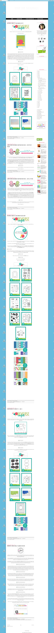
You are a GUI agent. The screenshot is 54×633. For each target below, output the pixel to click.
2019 (38, 74)
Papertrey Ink (38, 117)
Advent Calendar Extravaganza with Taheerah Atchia (41, 88)
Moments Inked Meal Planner (20, 556)
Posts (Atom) (11, 626)
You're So (24, 56)
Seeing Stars (19, 251)
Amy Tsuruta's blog (16, 243)
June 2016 (39, 95)
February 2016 (39, 99)
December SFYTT (29, 31)
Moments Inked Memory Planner (40, 115)
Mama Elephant (38, 114)
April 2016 (39, 97)
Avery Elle (38, 110)
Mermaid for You (23, 161)
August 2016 (39, 93)
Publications (40, 18)
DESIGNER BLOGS (29, 632)
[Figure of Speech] (20, 440)
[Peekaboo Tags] (21, 257)
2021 (38, 72)
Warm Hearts (16, 443)
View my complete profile (41, 35)
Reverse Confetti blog (22, 244)
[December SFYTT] (20, 61)
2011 (38, 105)
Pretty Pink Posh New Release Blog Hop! (43, 165)
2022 (38, 71)
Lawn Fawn (10, 172)
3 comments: (22, 208)
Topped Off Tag (9, 56)
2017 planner (21, 555)
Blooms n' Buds (26, 252)
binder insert (22, 561)
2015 (38, 101)
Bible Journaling (39, 111)
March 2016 (39, 98)
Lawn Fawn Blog (20, 167)
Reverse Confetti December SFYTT (15, 23)
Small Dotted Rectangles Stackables (13, 194)
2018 (38, 75)
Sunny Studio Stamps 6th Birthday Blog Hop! (43, 175)
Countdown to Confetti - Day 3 (14, 409)
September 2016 (39, 92)
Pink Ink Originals (27, 8)
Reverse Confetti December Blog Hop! (16, 215)
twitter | (13, 170)
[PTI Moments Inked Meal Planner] (20, 564)
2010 (38, 106)
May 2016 (39, 96)
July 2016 (39, 94)
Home (12, 18)
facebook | (10, 170)
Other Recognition (30, 18)
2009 (38, 107)
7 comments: (23, 401)
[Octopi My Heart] (20, 165)
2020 (38, 73)
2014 (38, 102)
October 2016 (39, 91)
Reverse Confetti (25, 31)
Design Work (19, 18)
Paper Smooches (39, 116)
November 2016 (39, 90)
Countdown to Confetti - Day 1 (41, 87)
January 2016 (39, 100)
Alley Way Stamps (39, 109)
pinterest (16, 170)
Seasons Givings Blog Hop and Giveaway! (43, 144)
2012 (38, 104)
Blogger (28, 630)
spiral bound (18, 561)
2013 (38, 103)
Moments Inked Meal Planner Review (16, 546)
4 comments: (22, 171)
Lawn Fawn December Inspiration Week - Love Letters (20, 179)
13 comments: (24, 538)
